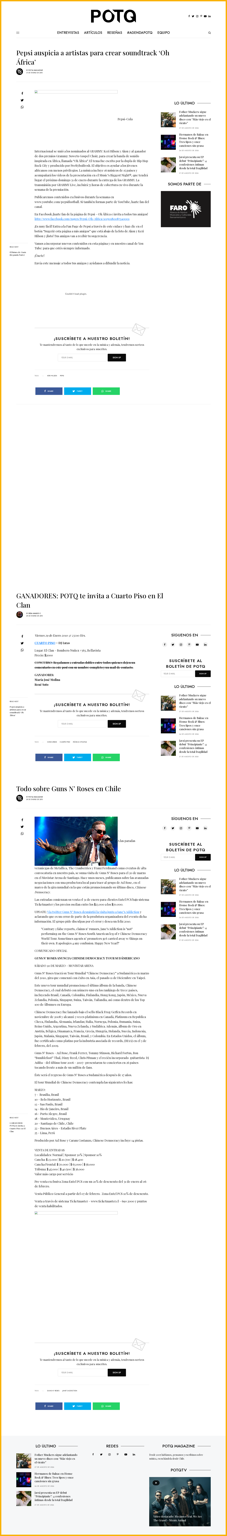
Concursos (52, 742)
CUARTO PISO (45, 643)
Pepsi (62, 376)
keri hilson (52, 376)
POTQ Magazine (35, 70)
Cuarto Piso (65, 742)
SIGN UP (117, 357)
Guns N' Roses (53, 1391)
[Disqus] (113, 446)
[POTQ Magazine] (113, 16)
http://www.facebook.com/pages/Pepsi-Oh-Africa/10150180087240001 (82, 219)
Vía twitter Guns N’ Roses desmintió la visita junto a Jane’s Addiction (93, 912)
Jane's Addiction (69, 1391)
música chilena (80, 742)
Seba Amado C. (34, 613)
